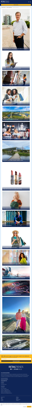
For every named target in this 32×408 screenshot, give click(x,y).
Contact (2, 399)
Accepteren (29, 406)
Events (17, 398)
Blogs (2, 397)
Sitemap (17, 400)
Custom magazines (9, 7)
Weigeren (24, 406)
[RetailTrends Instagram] (19, 369)
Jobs (1, 398)
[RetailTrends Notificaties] (21, 369)
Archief (2, 400)
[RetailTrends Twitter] (13, 369)
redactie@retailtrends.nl (7, 391)
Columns (17, 397)
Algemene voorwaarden (4, 379)
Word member (16, 4)
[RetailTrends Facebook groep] (11, 369)
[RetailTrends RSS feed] (17, 369)
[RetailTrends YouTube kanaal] (15, 369)
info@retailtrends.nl (7, 390)
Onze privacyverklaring (4, 378)
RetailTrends (3, 7)
